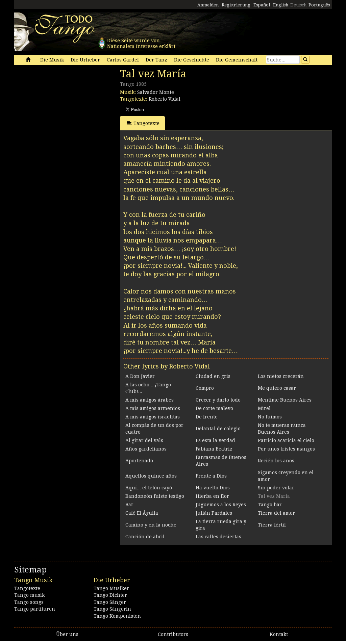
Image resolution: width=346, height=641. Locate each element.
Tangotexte (146, 123)
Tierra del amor (276, 513)
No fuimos (270, 416)
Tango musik (29, 595)
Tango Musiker (111, 588)
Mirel (264, 408)
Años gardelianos (146, 449)
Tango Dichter (110, 595)
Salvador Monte (155, 92)
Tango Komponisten (117, 616)
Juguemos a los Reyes (221, 504)
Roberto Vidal (164, 99)
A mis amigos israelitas (152, 416)
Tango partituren (34, 609)
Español (261, 4)
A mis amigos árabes (149, 400)
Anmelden (208, 4)
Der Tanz (156, 59)
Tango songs (29, 602)
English (280, 4)
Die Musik (52, 59)
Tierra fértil (272, 525)
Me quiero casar (277, 388)
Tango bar (270, 504)
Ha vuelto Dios (213, 487)
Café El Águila (141, 513)
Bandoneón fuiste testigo (154, 496)
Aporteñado (139, 460)
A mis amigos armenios (152, 408)
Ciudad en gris (213, 376)
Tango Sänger (110, 602)
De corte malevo (214, 408)
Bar (129, 504)
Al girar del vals (144, 440)
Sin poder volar (276, 487)
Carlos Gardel (123, 59)
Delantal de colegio (218, 428)
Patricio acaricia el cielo (286, 440)
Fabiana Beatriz (214, 449)
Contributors (173, 634)
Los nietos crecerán (281, 376)
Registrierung (236, 4)
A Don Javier (140, 376)
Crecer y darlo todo (218, 400)
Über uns (67, 634)
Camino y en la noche (150, 525)
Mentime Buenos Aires (285, 400)
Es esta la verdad (215, 440)
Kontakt (279, 634)
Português (319, 4)
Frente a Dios (211, 476)
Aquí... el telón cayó (148, 487)
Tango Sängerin (112, 609)
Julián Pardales (214, 513)
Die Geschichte (191, 59)
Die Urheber (85, 59)
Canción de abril (145, 536)
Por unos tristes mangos (286, 449)
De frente (207, 416)
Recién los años (276, 460)
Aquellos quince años (151, 476)
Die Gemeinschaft (236, 59)
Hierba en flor (212, 496)
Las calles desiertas (218, 536)
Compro (205, 388)
